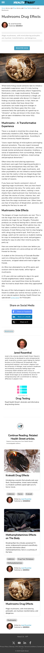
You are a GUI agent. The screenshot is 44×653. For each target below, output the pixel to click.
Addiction (10, 494)
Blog (14, 8)
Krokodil (29, 494)
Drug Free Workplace (26, 559)
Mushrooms (9, 331)
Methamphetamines (14, 563)
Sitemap (11, 647)
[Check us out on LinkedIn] (24, 643)
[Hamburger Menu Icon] (3, 2)
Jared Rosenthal (23, 352)
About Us (20, 636)
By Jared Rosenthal (15, 24)
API (26, 636)
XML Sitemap (19, 647)
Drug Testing (28, 8)
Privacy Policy (4, 647)
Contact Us (40, 647)
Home (3, 8)
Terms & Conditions (30, 647)
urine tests (15, 297)
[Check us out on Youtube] (19, 643)
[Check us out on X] (13, 643)
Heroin (20, 494)
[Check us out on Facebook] (30, 643)
